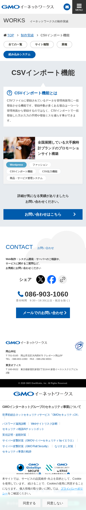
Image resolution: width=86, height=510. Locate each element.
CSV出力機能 (49, 171)
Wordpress (16, 164)
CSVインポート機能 (21, 171)
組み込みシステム (19, 54)
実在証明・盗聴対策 (14, 434)
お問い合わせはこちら (43, 214)
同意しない (55, 503)
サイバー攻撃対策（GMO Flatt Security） (26, 446)
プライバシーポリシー (79, 345)
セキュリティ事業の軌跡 (16, 451)
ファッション (40, 164)
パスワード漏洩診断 (14, 423)
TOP (10, 35)
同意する (29, 503)
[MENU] (79, 7)
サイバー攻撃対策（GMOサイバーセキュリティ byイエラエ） (38, 440)
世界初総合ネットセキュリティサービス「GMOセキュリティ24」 (41, 414)
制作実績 (27, 35)
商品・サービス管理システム (26, 178)
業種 (64, 44)
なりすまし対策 (64, 446)
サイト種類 (42, 44)
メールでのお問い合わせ (43, 313)
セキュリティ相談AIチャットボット (23, 429)
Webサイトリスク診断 (44, 423)
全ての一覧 (15, 44)
